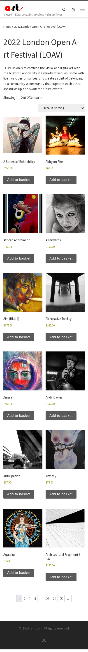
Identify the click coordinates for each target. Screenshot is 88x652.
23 (47, 599)
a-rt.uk (35, 628)
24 (54, 599)
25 (61, 599)
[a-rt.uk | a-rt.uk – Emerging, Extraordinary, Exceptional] (13, 6)
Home (7, 27)
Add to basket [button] (18, 180)
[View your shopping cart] (73, 9)
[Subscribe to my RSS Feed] (44, 640)
